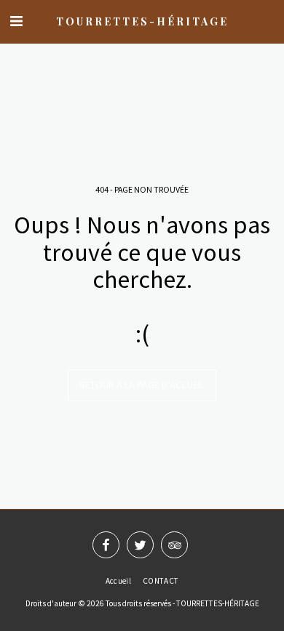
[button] (16, 21)
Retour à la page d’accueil (142, 384)
